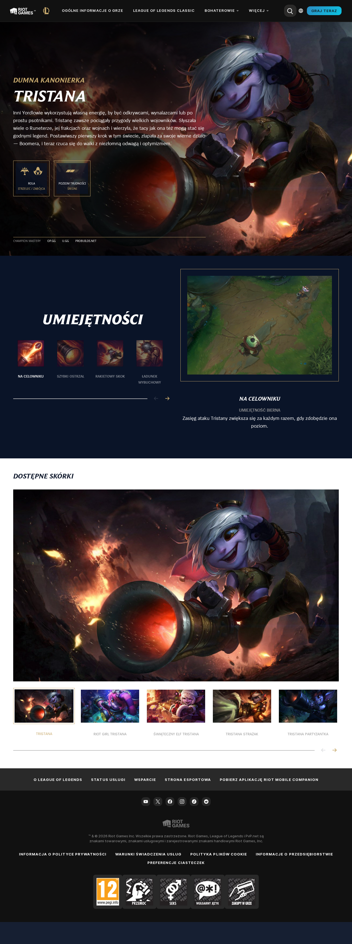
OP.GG (51, 241)
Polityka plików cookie (218, 854)
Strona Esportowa (188, 779)
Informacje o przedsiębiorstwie (294, 854)
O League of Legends (58, 779)
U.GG (65, 241)
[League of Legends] (47, 11)
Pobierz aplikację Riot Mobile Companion (269, 779)
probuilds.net (86, 241)
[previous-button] (156, 399)
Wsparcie (145, 779)
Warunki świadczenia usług (148, 854)
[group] (90, 362)
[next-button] (167, 399)
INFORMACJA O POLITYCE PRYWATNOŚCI (62, 854)
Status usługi (108, 779)
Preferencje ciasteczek (176, 862)
